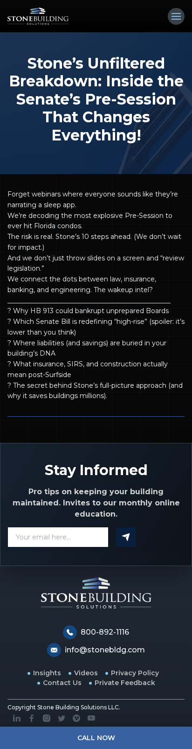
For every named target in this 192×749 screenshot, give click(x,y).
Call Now (96, 738)
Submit (126, 537)
